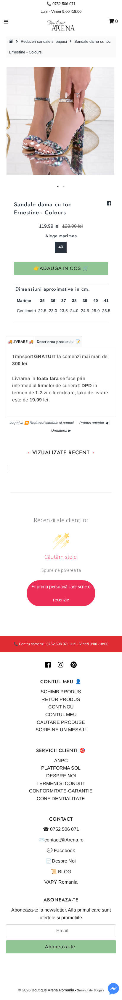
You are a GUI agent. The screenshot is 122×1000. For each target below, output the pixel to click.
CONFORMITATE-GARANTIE (61, 790)
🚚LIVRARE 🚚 (20, 341)
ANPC (61, 760)
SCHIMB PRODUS (61, 691)
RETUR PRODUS (60, 699)
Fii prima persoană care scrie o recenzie (61, 593)
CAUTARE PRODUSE (61, 722)
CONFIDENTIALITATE (61, 798)
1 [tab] (58, 187)
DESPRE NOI (61, 775)
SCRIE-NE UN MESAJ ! (61, 729)
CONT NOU (61, 706)
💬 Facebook (61, 850)
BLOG (64, 871)
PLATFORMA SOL (61, 767)
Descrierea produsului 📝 (58, 341)
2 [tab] (64, 187)
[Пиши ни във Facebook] (113, 992)
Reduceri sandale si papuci (44, 41)
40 (60, 247)
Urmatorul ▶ (61, 430)
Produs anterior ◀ (93, 423)
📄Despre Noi (61, 860)
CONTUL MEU (61, 714)
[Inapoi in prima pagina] (12, 41)
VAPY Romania (61, 882)
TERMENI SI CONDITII (61, 783)
